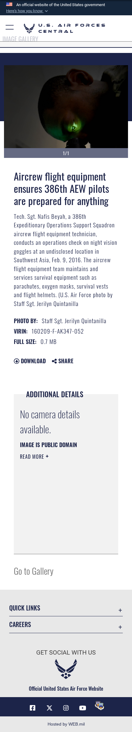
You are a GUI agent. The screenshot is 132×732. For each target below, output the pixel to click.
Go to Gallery (33, 570)
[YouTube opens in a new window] (82, 708)
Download (32, 361)
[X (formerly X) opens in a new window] (49, 708)
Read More (33, 456)
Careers (20, 624)
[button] (27, 11)
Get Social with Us (66, 652)
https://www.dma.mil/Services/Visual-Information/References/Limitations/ (57, 534)
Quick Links (24, 607)
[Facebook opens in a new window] (32, 708)
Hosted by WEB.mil (66, 724)
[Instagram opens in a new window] (66, 708)
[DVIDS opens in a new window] (99, 705)
